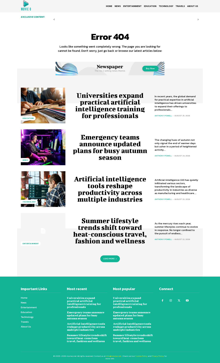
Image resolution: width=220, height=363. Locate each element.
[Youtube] (187, 300)
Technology (29, 201)
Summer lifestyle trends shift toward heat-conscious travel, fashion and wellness (110, 231)
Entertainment (31, 243)
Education (28, 118)
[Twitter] (179, 300)
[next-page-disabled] (198, 19)
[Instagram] (170, 300)
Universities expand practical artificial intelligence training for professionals (110, 105)
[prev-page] (54, 19)
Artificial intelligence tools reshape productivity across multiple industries (110, 189)
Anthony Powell (163, 115)
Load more (109, 258)
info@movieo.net (113, 356)
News (25, 160)
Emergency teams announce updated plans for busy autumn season (110, 147)
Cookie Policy (141, 356)
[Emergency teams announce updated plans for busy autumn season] (43, 147)
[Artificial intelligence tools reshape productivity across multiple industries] (43, 189)
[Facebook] (162, 300)
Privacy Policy (158, 356)
